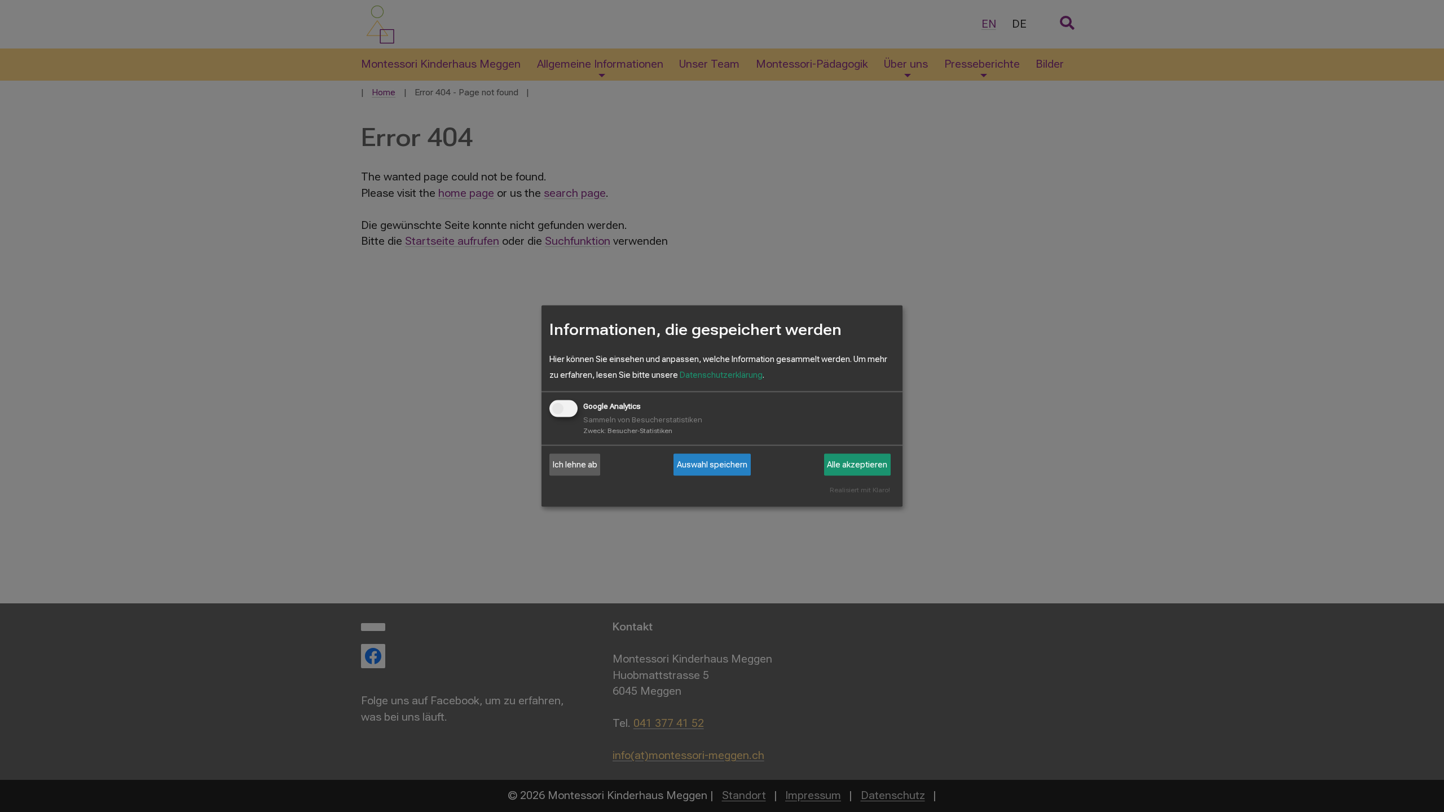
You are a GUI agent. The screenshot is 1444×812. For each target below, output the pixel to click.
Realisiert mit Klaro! (860, 490)
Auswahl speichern (712, 464)
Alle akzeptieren (857, 464)
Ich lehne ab (575, 464)
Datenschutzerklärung (721, 374)
